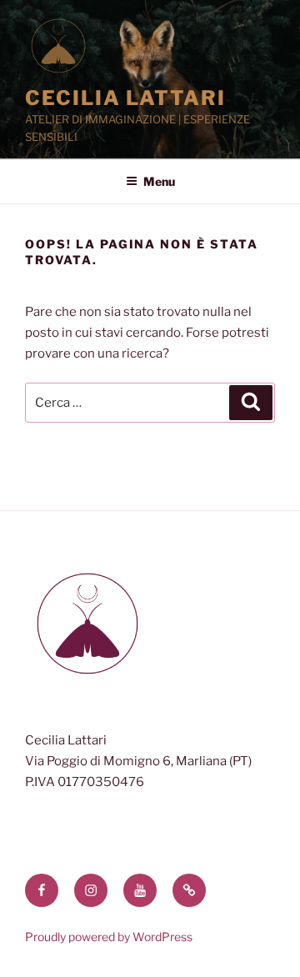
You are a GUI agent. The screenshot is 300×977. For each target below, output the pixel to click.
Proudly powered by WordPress (108, 936)
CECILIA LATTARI (125, 98)
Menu (159, 181)
